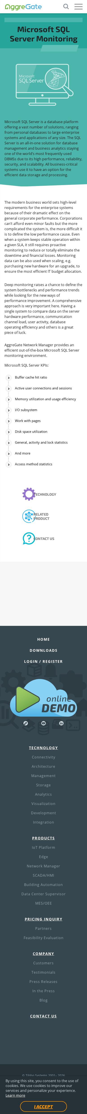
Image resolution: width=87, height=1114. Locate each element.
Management (43, 775)
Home (43, 639)
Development (43, 812)
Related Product (41, 516)
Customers (43, 963)
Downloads (44, 650)
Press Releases (43, 981)
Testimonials (43, 972)
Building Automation (43, 884)
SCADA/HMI (43, 875)
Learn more (15, 1095)
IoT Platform (43, 847)
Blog (43, 1000)
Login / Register (43, 661)
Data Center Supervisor (43, 894)
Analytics (43, 794)
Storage (43, 785)
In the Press (43, 990)
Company (43, 953)
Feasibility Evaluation (44, 937)
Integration (43, 822)
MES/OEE (43, 903)
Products (43, 838)
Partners (43, 928)
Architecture (43, 766)
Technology (44, 494)
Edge (43, 856)
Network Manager (43, 866)
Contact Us (43, 538)
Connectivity (43, 757)
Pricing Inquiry (43, 919)
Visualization (43, 803)
